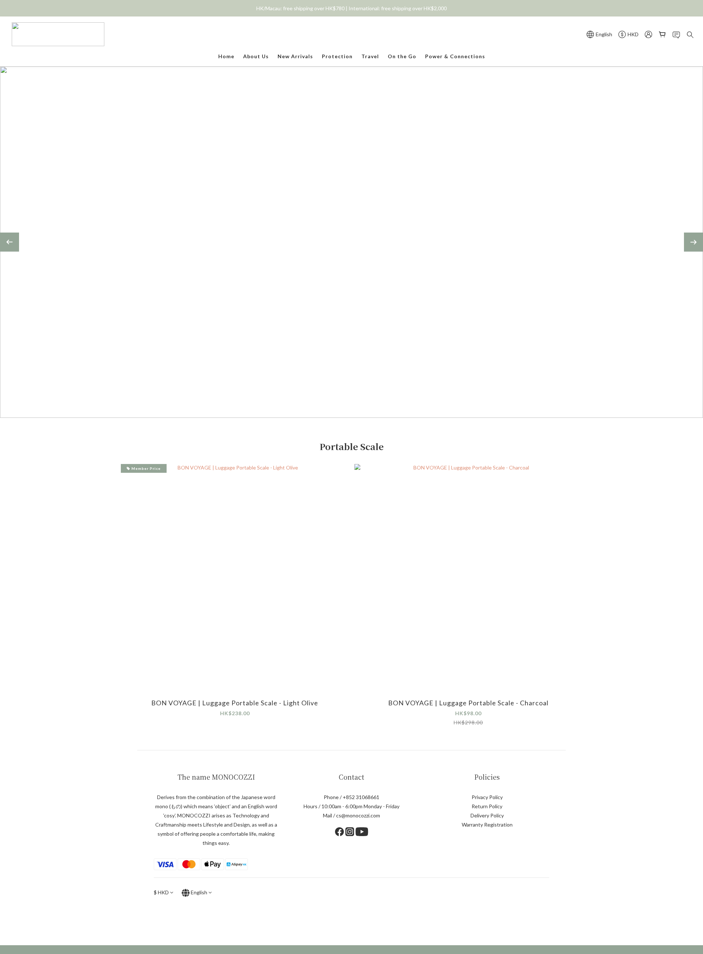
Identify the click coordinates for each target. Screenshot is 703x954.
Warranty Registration (487, 824)
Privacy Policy (487, 797)
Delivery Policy (487, 815)
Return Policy (487, 806)
